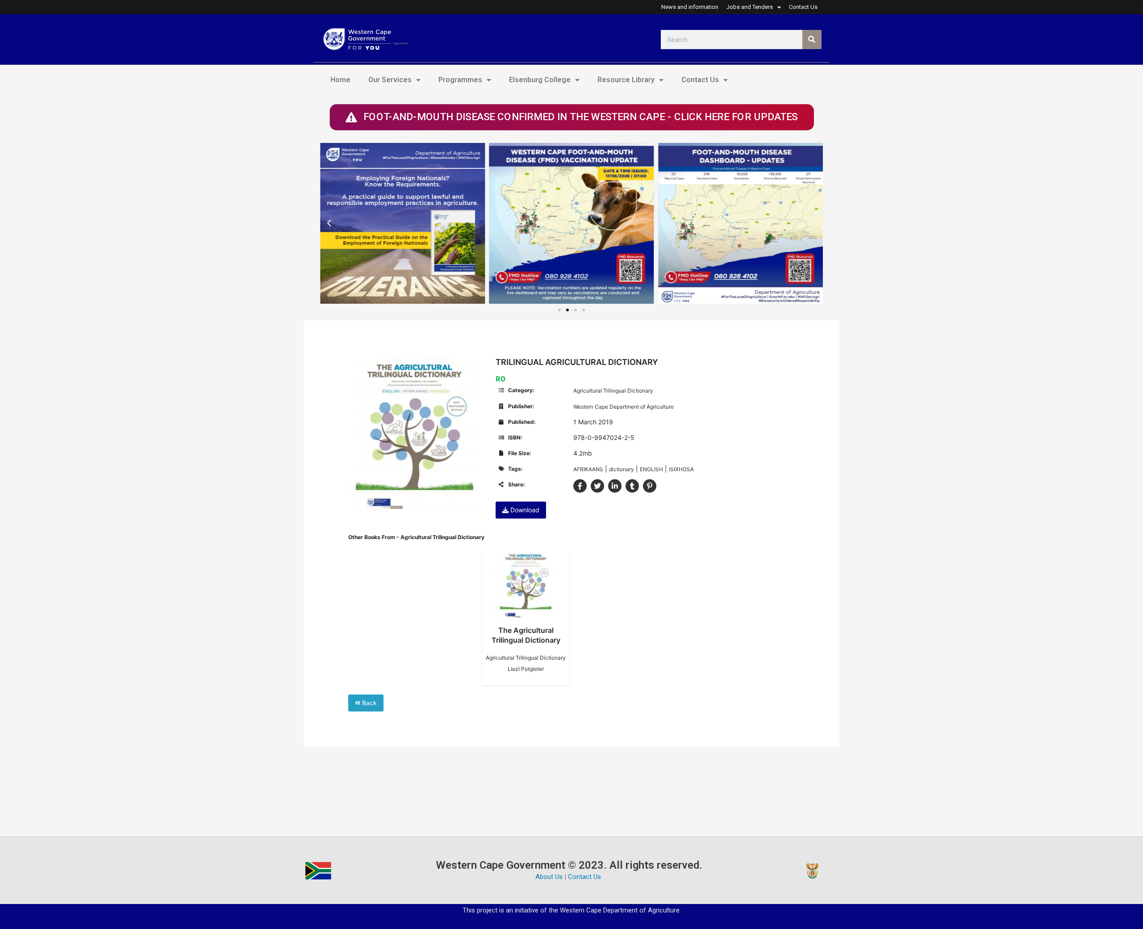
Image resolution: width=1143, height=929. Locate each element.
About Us (549, 877)
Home (340, 79)
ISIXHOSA (681, 469)
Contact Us (700, 79)
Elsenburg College (540, 79)
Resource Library (626, 79)
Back (368, 703)
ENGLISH (651, 469)
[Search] (812, 39)
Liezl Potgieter (526, 668)
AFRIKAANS (588, 469)
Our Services (390, 79)
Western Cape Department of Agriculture (623, 406)
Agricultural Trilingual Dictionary (613, 390)
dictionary (621, 469)
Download (524, 510)
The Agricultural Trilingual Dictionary (526, 635)
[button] (329, 223)
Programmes (460, 79)
